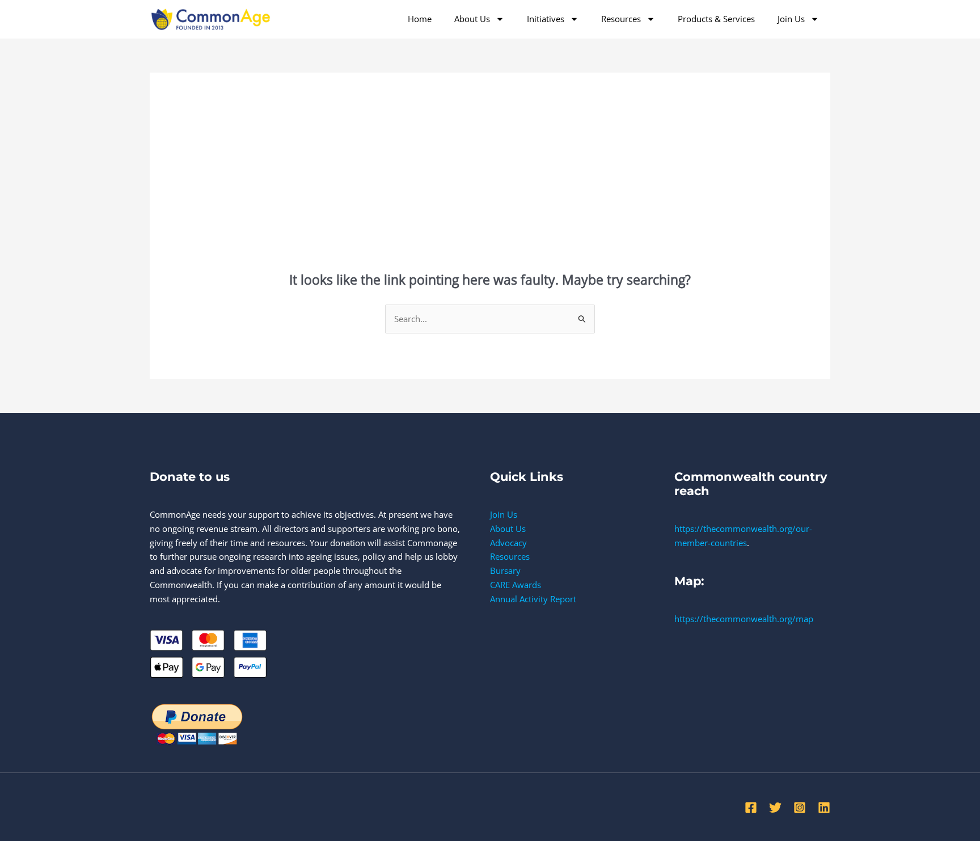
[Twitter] (775, 807)
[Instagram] (799, 807)
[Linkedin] (824, 807)
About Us (472, 18)
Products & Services (716, 18)
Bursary (505, 570)
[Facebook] (751, 807)
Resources (621, 18)
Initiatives (545, 18)
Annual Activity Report (533, 599)
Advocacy (508, 542)
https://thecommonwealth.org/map (743, 618)
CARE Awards (515, 584)
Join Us (791, 18)
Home (420, 18)
